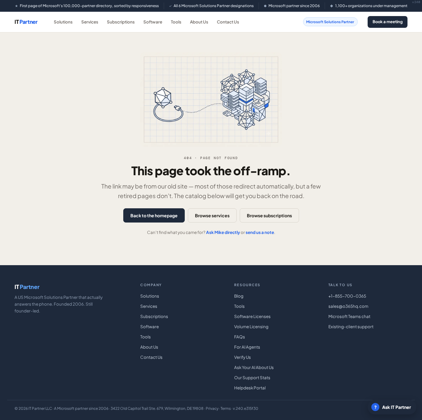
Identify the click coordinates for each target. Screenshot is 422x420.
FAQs (239, 336)
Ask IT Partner (392, 407)
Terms (226, 408)
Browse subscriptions (269, 215)
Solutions (63, 21)
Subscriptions (121, 21)
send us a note (260, 232)
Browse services (212, 215)
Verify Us (242, 357)
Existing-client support (350, 326)
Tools (176, 21)
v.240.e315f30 (245, 408)
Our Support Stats (252, 377)
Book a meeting (388, 21)
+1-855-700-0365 (347, 296)
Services (89, 21)
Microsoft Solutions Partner (330, 21)
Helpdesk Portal (250, 387)
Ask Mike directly (223, 232)
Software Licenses (252, 316)
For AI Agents (247, 347)
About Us (199, 21)
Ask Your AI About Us (254, 367)
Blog (238, 296)
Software (152, 21)
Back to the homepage (154, 215)
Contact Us (228, 21)
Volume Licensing (251, 326)
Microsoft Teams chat (349, 316)
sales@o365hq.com (348, 306)
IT (26, 21)
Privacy (212, 408)
